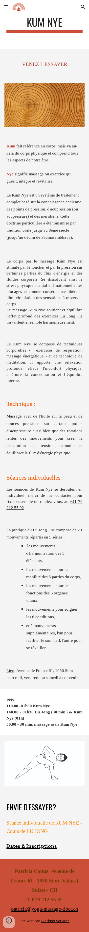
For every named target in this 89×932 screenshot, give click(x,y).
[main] (44, 24)
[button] (6, 6)
